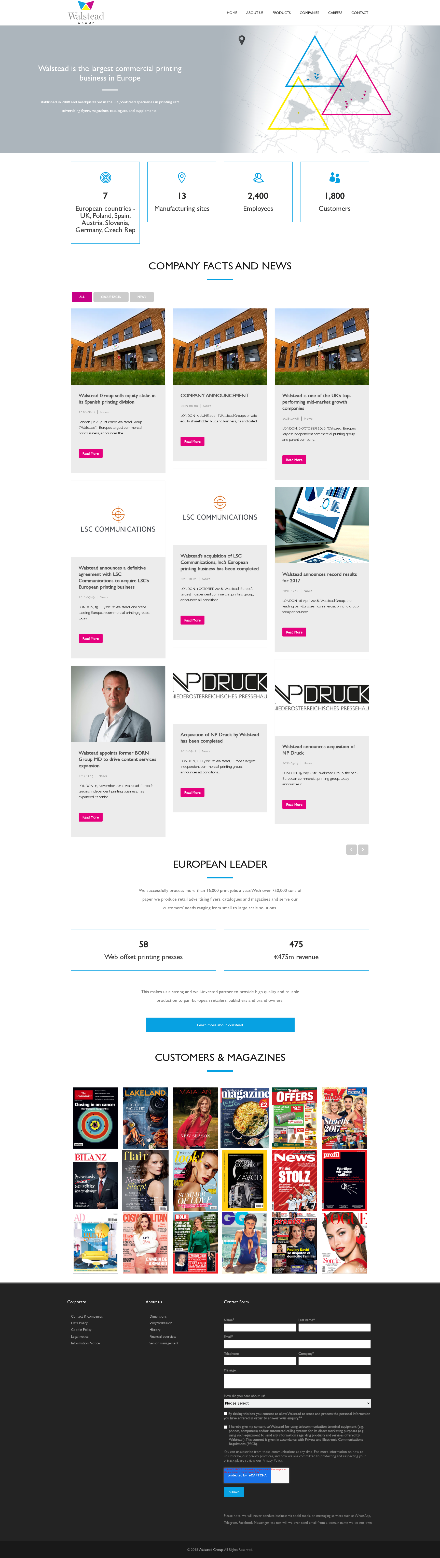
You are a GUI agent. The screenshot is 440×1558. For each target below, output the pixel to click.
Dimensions (158, 1316)
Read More (90, 453)
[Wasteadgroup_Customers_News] (294, 1180)
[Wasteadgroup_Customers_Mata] (195, 1118)
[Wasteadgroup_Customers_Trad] (294, 1118)
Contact (359, 13)
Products (281, 13)
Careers (335, 13)
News (104, 412)
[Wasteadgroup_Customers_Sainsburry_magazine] (245, 1118)
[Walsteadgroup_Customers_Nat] (245, 1180)
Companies (309, 13)
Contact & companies (87, 1316)
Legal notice (80, 1336)
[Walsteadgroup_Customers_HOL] (195, 1243)
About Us (254, 13)
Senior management (163, 1343)
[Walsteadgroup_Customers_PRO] (294, 1243)
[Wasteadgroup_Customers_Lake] (145, 1118)
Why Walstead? (160, 1323)
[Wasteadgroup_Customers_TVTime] (344, 1118)
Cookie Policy (81, 1330)
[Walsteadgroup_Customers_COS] (145, 1243)
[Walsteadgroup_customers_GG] (245, 1243)
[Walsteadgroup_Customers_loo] (195, 1180)
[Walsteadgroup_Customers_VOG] (344, 1243)
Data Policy (79, 1323)
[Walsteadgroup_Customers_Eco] (95, 1118)
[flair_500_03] (145, 1180)
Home (232, 13)
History (154, 1330)
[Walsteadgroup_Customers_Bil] (95, 1180)
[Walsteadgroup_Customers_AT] (344, 1180)
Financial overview (162, 1336)
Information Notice (85, 1343)
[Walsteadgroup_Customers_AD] (95, 1243)
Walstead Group (211, 1550)
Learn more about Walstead (220, 1024)
